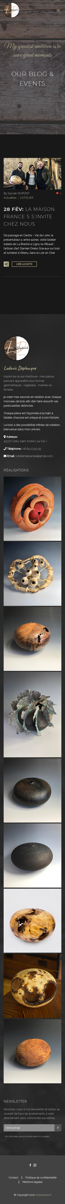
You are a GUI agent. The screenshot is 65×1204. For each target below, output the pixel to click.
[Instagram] (34, 1165)
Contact (13, 1177)
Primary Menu (58, 10)
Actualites (10, 197)
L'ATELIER (26, 197)
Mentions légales (32, 1182)
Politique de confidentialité (41, 1177)
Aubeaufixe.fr (43, 1194)
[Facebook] (30, 1165)
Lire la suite (24, 264)
